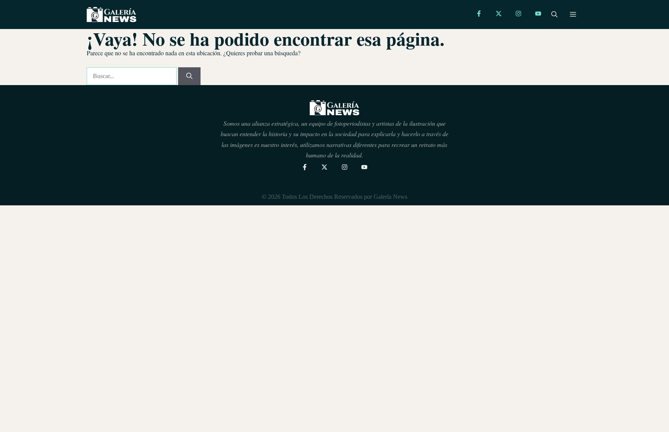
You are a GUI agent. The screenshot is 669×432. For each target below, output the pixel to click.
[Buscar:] (132, 76)
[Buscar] (189, 76)
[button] (554, 15)
